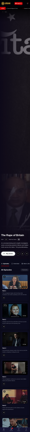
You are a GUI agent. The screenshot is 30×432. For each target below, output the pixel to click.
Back (6, 11)
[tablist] (15, 263)
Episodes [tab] (6, 263)
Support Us (19, 3)
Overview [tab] (16, 263)
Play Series (9, 253)
